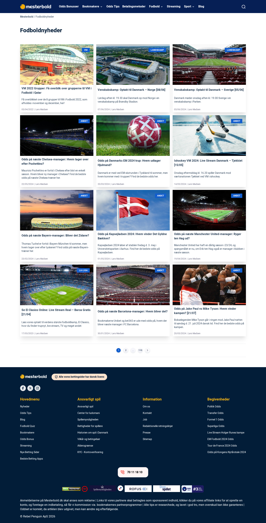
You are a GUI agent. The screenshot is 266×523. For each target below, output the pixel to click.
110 (140, 350)
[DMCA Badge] (71, 489)
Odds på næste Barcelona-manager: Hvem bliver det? (133, 311)
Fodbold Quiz (27, 426)
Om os (146, 406)
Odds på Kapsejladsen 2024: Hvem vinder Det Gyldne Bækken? (132, 236)
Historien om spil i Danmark (92, 433)
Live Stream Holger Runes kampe (225, 433)
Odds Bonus (27, 439)
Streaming (173, 6)
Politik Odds (214, 406)
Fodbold (154, 6)
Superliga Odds (215, 426)
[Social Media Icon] (23, 388)
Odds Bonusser (69, 6)
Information (152, 399)
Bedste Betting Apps (31, 459)
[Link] (56, 64)
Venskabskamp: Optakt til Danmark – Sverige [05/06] (209, 90)
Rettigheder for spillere (90, 426)
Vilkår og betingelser (88, 439)
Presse (146, 433)
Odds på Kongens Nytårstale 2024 (226, 452)
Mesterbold (26, 17)
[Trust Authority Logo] (102, 489)
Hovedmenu (29, 399)
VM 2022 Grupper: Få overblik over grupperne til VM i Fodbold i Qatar (56, 90)
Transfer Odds (215, 413)
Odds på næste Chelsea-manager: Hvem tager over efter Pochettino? (55, 161)
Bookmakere (90, 6)
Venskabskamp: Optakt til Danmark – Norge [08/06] (131, 90)
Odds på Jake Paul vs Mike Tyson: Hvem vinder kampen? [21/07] (205, 311)
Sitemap (147, 439)
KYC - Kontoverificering (90, 452)
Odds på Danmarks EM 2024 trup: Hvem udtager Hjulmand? (129, 163)
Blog (201, 6)
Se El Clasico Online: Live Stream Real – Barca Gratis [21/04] (56, 312)
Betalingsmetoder (133, 6)
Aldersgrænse (85, 446)
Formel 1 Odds (215, 420)
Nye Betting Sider (29, 452)
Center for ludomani (88, 413)
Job (145, 420)
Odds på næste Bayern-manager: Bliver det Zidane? (55, 235)
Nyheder (24, 406)
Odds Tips (112, 6)
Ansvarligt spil (88, 399)
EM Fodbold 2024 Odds (220, 439)
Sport (187, 6)
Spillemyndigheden (87, 420)
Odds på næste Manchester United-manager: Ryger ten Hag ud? (207, 236)
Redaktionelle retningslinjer (158, 426)
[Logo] (36, 377)
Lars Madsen (41, 109)
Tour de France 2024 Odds (222, 446)
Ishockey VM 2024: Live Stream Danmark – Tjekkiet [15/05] (208, 163)
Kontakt (147, 413)
